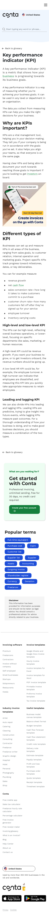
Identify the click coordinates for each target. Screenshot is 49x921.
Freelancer (13, 587)
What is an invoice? (11, 835)
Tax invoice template (36, 701)
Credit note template (36, 744)
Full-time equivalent (18, 540)
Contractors (8, 659)
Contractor (7, 743)
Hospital (6, 760)
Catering (6, 726)
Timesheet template (36, 786)
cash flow (18, 285)
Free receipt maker (11, 827)
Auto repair (8, 722)
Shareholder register (18, 575)
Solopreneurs (9, 683)
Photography (8, 773)
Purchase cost (15, 546)
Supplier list (14, 557)
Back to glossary (13, 48)
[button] (19, 868)
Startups (6, 679)
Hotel (5, 764)
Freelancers (8, 655)
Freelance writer (10, 752)
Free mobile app (10, 800)
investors (32, 173)
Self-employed (9, 671)
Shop (5, 785)
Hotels (5, 692)
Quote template (34, 778)
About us (7, 848)
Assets (11, 563)
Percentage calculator (12, 816)
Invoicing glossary (10, 831)
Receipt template (34, 782)
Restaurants (8, 688)
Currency (12, 581)
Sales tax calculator (11, 804)
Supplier (32, 557)
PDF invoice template (36, 682)
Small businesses (10, 675)
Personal (6, 769)
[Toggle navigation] (45, 4)
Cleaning (6, 731)
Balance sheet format (36, 721)
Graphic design (9, 756)
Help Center (8, 844)
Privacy (5, 910)
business (8, 76)
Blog (4, 839)
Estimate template (35, 755)
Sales (5, 781)
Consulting (7, 739)
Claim (33, 546)
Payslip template (34, 760)
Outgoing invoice (16, 569)
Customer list (14, 551)
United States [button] (33, 15)
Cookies (13, 910)
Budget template (34, 726)
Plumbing (7, 777)
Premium (7, 651)
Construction (8, 735)
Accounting (28, 563)
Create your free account (24, 508)
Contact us (8, 852)
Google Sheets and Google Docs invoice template (35, 654)
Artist (5, 718)
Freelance (7, 747)
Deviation (29, 581)
